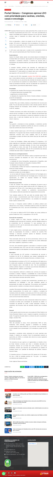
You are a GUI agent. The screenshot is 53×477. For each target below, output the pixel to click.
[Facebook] (6, 37)
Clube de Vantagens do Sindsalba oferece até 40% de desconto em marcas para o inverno (30, 429)
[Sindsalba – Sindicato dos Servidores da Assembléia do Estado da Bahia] (26, 2)
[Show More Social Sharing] (39, 25)
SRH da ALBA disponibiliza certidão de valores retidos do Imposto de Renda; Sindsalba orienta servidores (29, 422)
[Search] (47, 2)
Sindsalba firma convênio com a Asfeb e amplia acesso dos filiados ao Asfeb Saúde (30, 415)
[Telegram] (6, 47)
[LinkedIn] (6, 44)
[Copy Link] (6, 50)
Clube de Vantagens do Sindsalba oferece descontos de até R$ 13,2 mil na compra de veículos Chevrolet (29, 401)
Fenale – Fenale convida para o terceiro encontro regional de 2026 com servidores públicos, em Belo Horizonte (15, 378)
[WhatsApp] (6, 34)
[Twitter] (6, 41)
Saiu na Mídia (8, 9)
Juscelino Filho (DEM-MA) (34, 76)
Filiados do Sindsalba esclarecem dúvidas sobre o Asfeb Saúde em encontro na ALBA (30, 408)
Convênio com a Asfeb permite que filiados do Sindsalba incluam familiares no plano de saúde (30, 394)
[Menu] (5, 2)
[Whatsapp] (3, 473)
